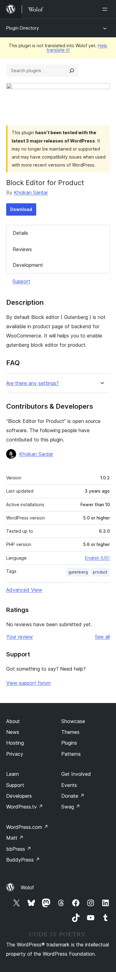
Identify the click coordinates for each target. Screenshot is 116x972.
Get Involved (76, 774)
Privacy (14, 754)
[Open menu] (106, 9)
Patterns (71, 754)
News (12, 732)
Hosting (15, 743)
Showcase (73, 721)
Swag (70, 807)
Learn (12, 774)
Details (20, 233)
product (100, 572)
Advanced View (24, 590)
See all (102, 637)
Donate (72, 796)
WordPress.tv (24, 807)
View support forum (28, 683)
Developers (19, 796)
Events (69, 785)
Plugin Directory (22, 28)
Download (21, 209)
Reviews (22, 249)
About (13, 721)
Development (28, 265)
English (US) (97, 557)
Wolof (27, 887)
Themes (70, 732)
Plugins (69, 743)
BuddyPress (23, 860)
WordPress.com (27, 827)
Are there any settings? (32, 383)
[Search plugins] (72, 70)
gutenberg (78, 572)
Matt (15, 838)
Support (21, 281)
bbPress (18, 849)
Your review (19, 637)
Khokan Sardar (31, 192)
